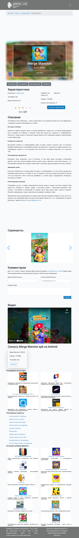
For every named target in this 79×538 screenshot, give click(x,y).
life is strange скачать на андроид (20, 443)
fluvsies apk (13, 431)
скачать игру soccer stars (17, 437)
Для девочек (22, 84)
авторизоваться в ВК (54, 271)
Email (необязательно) (48, 277)
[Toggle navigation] (70, 5)
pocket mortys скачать (16, 419)
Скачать (39, 73)
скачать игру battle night (17, 422)
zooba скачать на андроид (18, 425)
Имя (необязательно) (15, 277)
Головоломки (19, 93)
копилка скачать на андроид (18, 440)
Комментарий (12, 285)
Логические (12, 84)
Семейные (46, 84)
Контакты (57, 535)
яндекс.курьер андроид (17, 434)
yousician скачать (15, 428)
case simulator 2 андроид (17, 416)
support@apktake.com (34, 200)
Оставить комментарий (56, 107)
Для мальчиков (35, 84)
